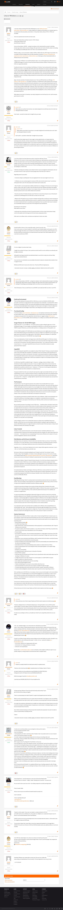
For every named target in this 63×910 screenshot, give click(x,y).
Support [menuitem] (38, 4)
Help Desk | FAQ (26, 892)
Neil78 (8, 783)
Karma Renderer (7, 893)
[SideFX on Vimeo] (56, 908)
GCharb (8, 232)
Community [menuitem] (27, 4)
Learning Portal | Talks (17, 897)
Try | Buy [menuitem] (44, 4)
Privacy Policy (35, 892)
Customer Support (26, 890)
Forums (8, 12)
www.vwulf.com (17, 799)
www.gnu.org (49, 455)
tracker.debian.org (18, 641)
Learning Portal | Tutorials (17, 891)
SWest (8, 251)
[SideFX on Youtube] (59, 908)
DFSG (20, 630)
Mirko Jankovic (8, 733)
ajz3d (8, 303)
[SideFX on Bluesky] (52, 908)
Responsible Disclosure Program (36, 899)
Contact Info (44, 899)
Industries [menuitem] (21, 4)
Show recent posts (8, 880)
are (50, 640)
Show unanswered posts (10, 881)
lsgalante (9, 131)
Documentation (26, 896)
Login (59, 1)
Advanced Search (55, 8)
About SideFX (44, 890)
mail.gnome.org (35, 312)
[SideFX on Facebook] (45, 908)
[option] (6, 21)
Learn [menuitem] (33, 4)
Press (43, 893)
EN (56, 1)
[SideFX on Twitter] (47, 908)
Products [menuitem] (14, 4)
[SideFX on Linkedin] (61, 908)
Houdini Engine (7, 892)
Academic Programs (15, 903)
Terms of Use (35, 890)
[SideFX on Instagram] (49, 908)
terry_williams (9, 163)
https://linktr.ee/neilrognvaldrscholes (21, 800)
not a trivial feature (27, 312)
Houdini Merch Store (44, 896)
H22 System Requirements (25, 894)
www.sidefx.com (28, 649)
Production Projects (16, 900)
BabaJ (8, 111)
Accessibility (34, 896)
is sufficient (22, 649)
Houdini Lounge (15, 12)
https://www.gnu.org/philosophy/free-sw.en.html (35, 455)
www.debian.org (25, 630)
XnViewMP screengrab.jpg (20, 844)
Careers (43, 892)
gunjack (8, 33)
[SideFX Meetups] (54, 908)
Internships (44, 898)
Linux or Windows (23, 12)
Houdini (8, 862)
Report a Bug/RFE (26, 898)
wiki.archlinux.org (33, 55)
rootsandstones (8, 283)
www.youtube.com (24, 30)
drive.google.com (22, 81)
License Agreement (34, 894)
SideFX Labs (6, 895)
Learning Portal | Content (17, 894)
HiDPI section (51, 316)
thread (28, 676)
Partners (6, 896)
